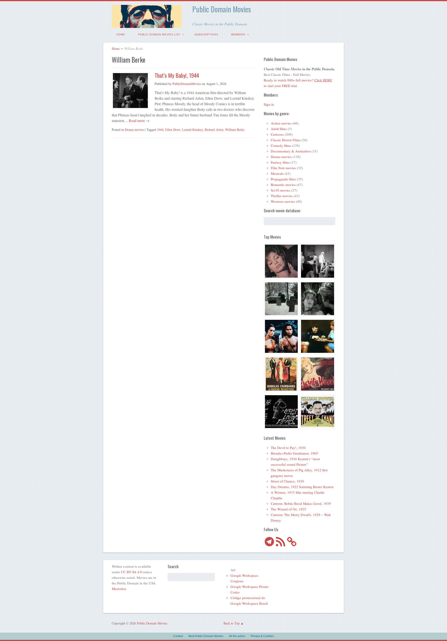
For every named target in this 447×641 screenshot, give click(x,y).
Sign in (269, 104)
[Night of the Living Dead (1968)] (281, 412)
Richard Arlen (214, 129)
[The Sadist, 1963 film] (317, 299)
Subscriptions (206, 34)
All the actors (237, 636)
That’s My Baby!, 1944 (177, 75)
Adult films (279, 128)
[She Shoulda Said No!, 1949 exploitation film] (317, 374)
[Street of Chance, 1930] (317, 412)
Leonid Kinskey (192, 129)
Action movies (281, 123)
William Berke (234, 129)
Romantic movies (283, 184)
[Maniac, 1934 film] (317, 261)
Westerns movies (283, 201)
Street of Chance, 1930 (287, 481)
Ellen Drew (172, 129)
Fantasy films (280, 162)
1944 (160, 129)
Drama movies (134, 129)
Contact (178, 636)
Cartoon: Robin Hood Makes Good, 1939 (301, 503)
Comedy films (281, 145)
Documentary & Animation (291, 151)
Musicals (277, 173)
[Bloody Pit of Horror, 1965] (281, 261)
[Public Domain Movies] (147, 24)
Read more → (138, 120)
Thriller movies (282, 195)
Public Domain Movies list (159, 34)
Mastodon (119, 588)
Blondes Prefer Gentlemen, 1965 (294, 453)
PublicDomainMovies (187, 83)
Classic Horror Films (286, 140)
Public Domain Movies (221, 8)
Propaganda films (283, 179)
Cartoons (277, 134)
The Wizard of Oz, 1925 (288, 509)
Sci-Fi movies (280, 190)
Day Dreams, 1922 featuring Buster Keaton (302, 486)
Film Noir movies (283, 167)
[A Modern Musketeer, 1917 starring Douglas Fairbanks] (281, 374)
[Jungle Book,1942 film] (281, 337)
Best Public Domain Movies (206, 636)
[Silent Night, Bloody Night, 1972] (281, 299)
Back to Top (232, 623)
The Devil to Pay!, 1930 (288, 447)
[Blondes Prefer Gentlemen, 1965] (317, 337)
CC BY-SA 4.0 (131, 572)
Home (120, 34)
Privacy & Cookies (262, 636)
